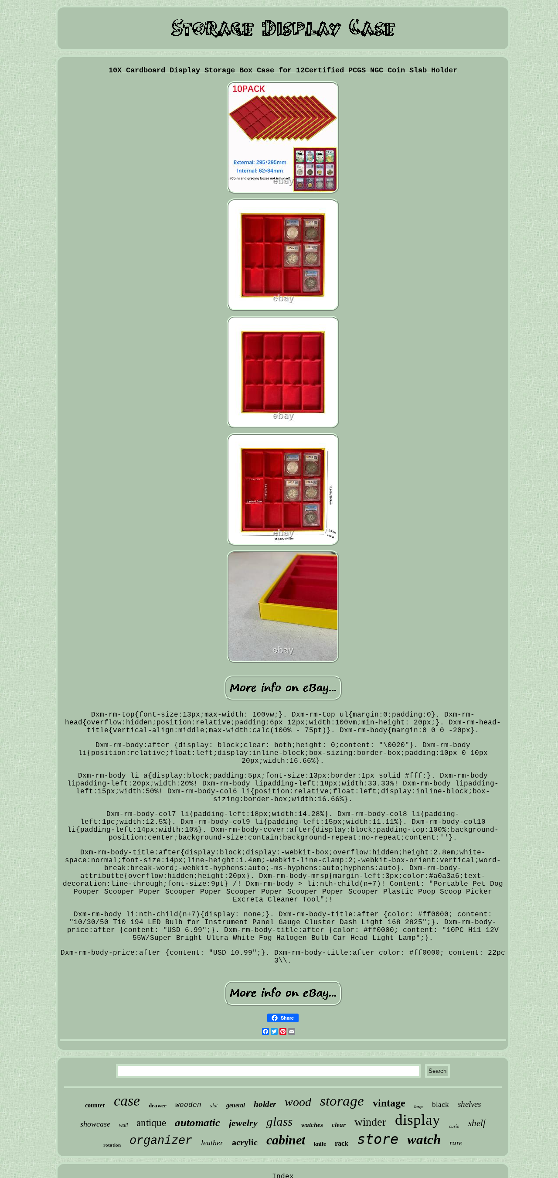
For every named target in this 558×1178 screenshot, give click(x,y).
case (127, 1101)
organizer (160, 1140)
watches (312, 1124)
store (377, 1139)
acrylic (245, 1142)
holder (265, 1104)
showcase (95, 1124)
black (440, 1104)
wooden (188, 1105)
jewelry (243, 1122)
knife (320, 1143)
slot (214, 1106)
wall (123, 1125)
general (235, 1105)
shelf (477, 1123)
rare (456, 1143)
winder (370, 1122)
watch (424, 1139)
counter (95, 1105)
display (417, 1119)
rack (341, 1143)
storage (342, 1101)
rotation (112, 1144)
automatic (197, 1122)
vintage (389, 1103)
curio (454, 1126)
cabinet (285, 1140)
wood (298, 1102)
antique (151, 1122)
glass (279, 1121)
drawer (158, 1105)
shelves (469, 1104)
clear (339, 1124)
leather (212, 1142)
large (418, 1106)
